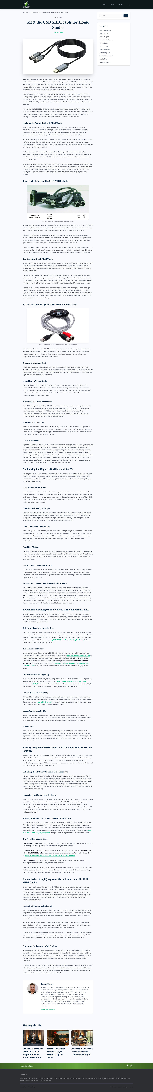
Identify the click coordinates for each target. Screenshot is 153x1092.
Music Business (105, 49)
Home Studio (35, 12)
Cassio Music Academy (45, 702)
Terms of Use (23, 1087)
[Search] (128, 4)
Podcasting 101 (105, 53)
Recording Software (106, 56)
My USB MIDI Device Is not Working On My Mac (67, 640)
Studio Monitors (105, 62)
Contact (121, 4)
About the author (47, 1010)
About (112, 4)
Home (104, 4)
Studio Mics (103, 59)
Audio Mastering (105, 30)
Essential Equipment (106, 40)
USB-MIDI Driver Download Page (78, 656)
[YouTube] (127, 1065)
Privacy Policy (32, 1087)
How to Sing (104, 46)
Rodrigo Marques (59, 32)
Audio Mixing (104, 33)
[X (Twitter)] (131, 1065)
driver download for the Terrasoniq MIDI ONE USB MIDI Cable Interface (50, 855)
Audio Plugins (104, 37)
